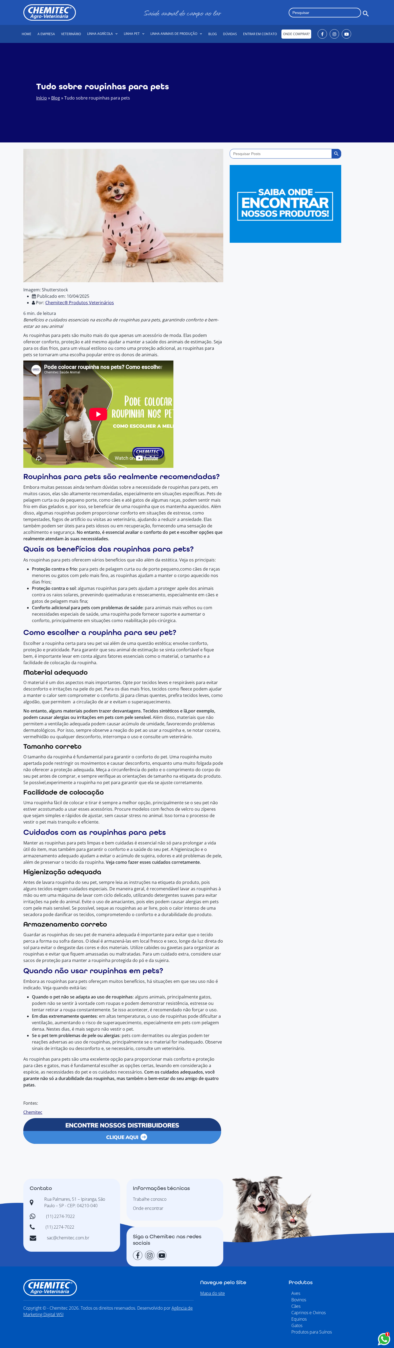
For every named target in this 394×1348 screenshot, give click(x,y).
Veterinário (71, 34)
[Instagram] (334, 34)
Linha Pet (132, 33)
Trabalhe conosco (149, 1199)
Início (41, 98)
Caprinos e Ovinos (308, 1313)
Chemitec (32, 1112)
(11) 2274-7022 (60, 1216)
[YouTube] (346, 34)
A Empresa (46, 34)
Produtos (301, 1282)
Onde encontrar (148, 1208)
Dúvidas (230, 34)
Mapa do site (212, 1293)
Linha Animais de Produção (173, 33)
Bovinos (298, 1300)
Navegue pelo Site (223, 1282)
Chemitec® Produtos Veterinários (79, 303)
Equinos (299, 1319)
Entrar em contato (260, 34)
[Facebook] (322, 34)
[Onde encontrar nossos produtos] (285, 200)
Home (26, 34)
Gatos (296, 1325)
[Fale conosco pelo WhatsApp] (384, 1339)
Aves (295, 1293)
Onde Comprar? (296, 34)
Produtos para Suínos (311, 1332)
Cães (295, 1306)
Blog (212, 34)
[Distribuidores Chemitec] (122, 1130)
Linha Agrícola (100, 33)
